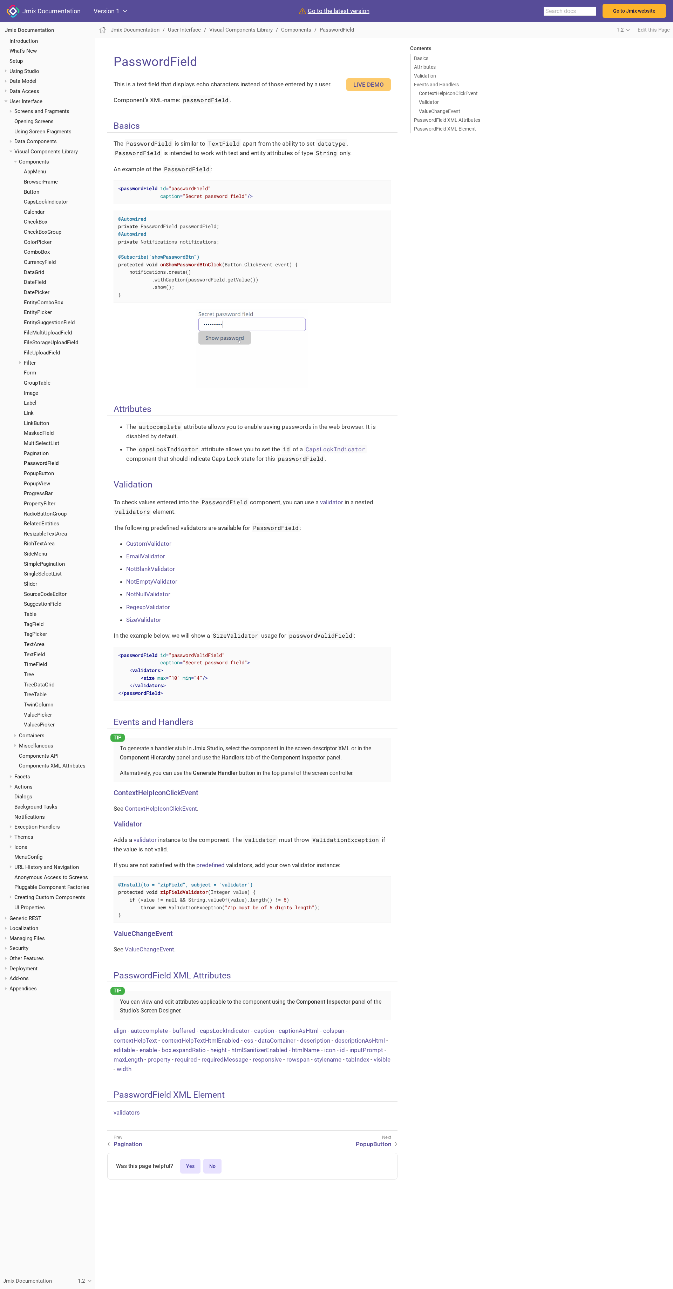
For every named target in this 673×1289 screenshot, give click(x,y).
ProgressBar (38, 493)
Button (31, 191)
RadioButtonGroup (45, 513)
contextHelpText (135, 1040)
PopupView (37, 483)
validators (127, 1112)
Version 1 (107, 11)
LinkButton (36, 423)
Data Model (22, 81)
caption (264, 1030)
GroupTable (37, 383)
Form (30, 373)
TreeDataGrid (39, 684)
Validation (425, 76)
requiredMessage (225, 1059)
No (212, 1166)
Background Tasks (35, 807)
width (124, 1068)
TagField (33, 624)
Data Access (24, 91)
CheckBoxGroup (42, 232)
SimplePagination (44, 564)
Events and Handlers (436, 84)
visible (382, 1059)
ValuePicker (38, 714)
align (120, 1030)
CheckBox (35, 222)
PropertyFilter (39, 503)
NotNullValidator (148, 594)
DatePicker (36, 292)
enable (148, 1050)
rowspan (298, 1059)
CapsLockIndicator (46, 202)
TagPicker (35, 634)
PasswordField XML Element (445, 129)
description (315, 1040)
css (248, 1040)
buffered (183, 1030)
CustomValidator (148, 543)
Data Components (35, 141)
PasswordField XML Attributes (447, 120)
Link (29, 413)
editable (124, 1050)
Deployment (23, 968)
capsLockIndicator (225, 1030)
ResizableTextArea (45, 534)
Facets (22, 776)
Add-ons (19, 978)
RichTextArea (39, 543)
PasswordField (41, 463)
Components (34, 161)
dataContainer (276, 1040)
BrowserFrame (41, 182)
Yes (190, 1166)
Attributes (425, 67)
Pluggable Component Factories (51, 887)
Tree (29, 674)
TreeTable (35, 694)
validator (331, 502)
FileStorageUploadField (51, 342)
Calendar (34, 212)
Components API (39, 755)
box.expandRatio (184, 1050)
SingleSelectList (43, 574)
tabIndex (357, 1059)
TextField (34, 654)
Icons (20, 847)
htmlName (306, 1050)
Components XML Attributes (52, 766)
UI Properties (29, 907)
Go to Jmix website (634, 11)
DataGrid (34, 272)
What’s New (23, 51)
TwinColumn (38, 705)
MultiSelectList (41, 443)
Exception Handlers (37, 827)
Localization (23, 928)
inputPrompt (366, 1050)
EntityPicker (38, 312)
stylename (327, 1059)
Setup (16, 61)
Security (18, 948)
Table (30, 614)
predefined (210, 865)
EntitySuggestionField (49, 322)
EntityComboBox (43, 302)
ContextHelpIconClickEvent (448, 93)
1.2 (620, 30)
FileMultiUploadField (48, 332)
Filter (30, 362)
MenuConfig (28, 857)
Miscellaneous (36, 746)
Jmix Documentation (50, 11)
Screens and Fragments (41, 111)
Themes (23, 837)
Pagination (36, 453)
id (342, 1050)
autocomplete (149, 1030)
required (186, 1059)
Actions (23, 787)
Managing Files (27, 938)
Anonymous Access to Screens (51, 877)
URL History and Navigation (46, 867)
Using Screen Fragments (43, 131)
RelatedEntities (41, 523)
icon (329, 1050)
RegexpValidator (148, 607)
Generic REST (25, 918)
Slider (30, 584)
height (218, 1050)
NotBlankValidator (150, 568)
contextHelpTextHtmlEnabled (200, 1040)
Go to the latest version (338, 11)
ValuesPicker (39, 725)
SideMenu (35, 554)
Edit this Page (654, 30)
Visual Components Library (46, 151)
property (159, 1059)
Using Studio (24, 71)
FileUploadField (42, 353)
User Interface (25, 101)
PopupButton (39, 473)
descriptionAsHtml (360, 1040)
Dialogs (23, 796)
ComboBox (37, 252)
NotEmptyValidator (151, 581)
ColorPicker (38, 242)
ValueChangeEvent (439, 111)
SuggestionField (42, 604)
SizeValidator (143, 619)
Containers (32, 735)
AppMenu (35, 171)
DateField (35, 282)
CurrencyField (40, 262)
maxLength (128, 1059)
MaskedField (39, 433)
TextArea (34, 644)
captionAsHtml (299, 1030)
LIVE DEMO (368, 84)
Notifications (29, 816)
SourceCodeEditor (45, 594)
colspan (333, 1030)
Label (30, 403)
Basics (421, 58)
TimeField (35, 664)
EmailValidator (145, 556)
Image (31, 393)
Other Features (26, 958)
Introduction (23, 41)
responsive (267, 1059)
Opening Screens (34, 121)
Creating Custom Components (50, 897)
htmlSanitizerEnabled (259, 1050)
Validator (429, 102)
